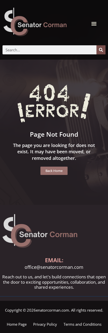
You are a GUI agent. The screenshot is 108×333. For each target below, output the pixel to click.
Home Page (17, 324)
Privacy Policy (45, 324)
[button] (94, 24)
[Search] (100, 49)
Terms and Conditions (82, 324)
